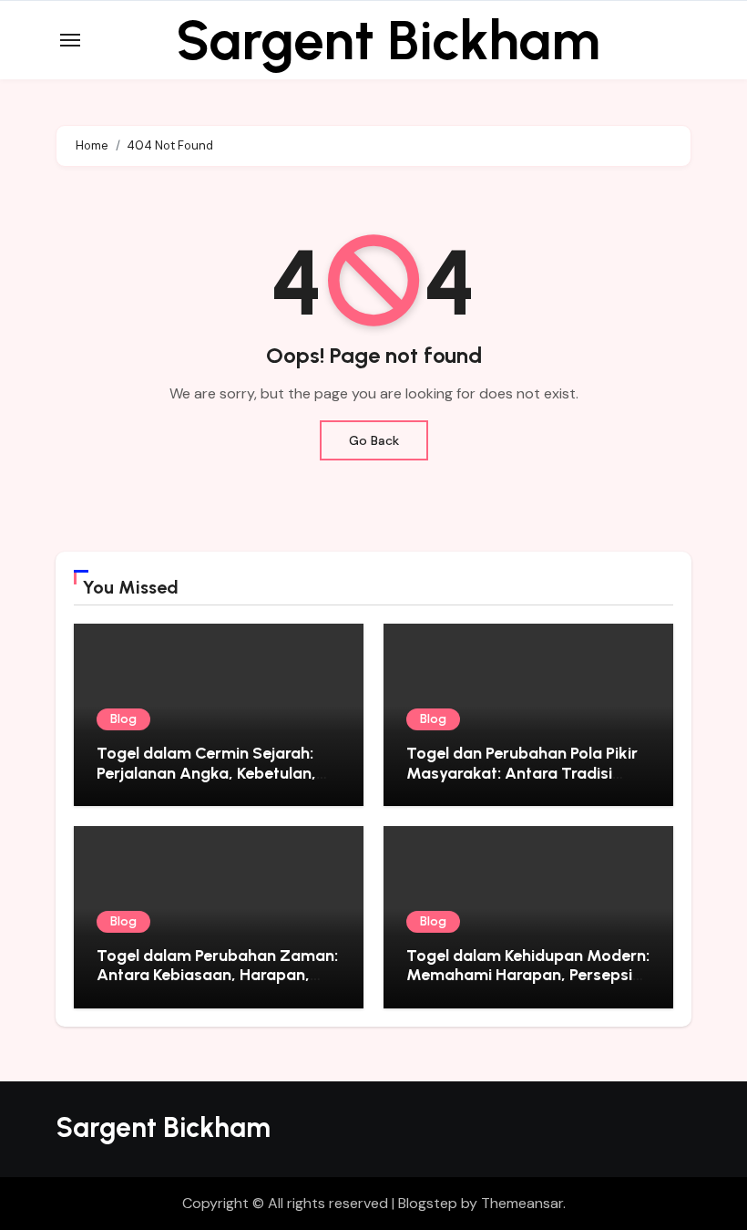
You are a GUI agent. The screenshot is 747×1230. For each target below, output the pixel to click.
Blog (123, 719)
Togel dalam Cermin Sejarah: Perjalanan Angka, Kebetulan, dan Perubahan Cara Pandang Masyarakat (209, 782)
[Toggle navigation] (70, 40)
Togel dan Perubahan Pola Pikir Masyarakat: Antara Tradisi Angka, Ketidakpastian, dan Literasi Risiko (522, 782)
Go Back (374, 440)
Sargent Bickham (388, 40)
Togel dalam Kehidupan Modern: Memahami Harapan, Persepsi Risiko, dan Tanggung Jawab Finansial (528, 985)
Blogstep (427, 1203)
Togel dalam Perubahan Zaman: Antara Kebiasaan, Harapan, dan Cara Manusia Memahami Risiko (217, 985)
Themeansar (522, 1203)
